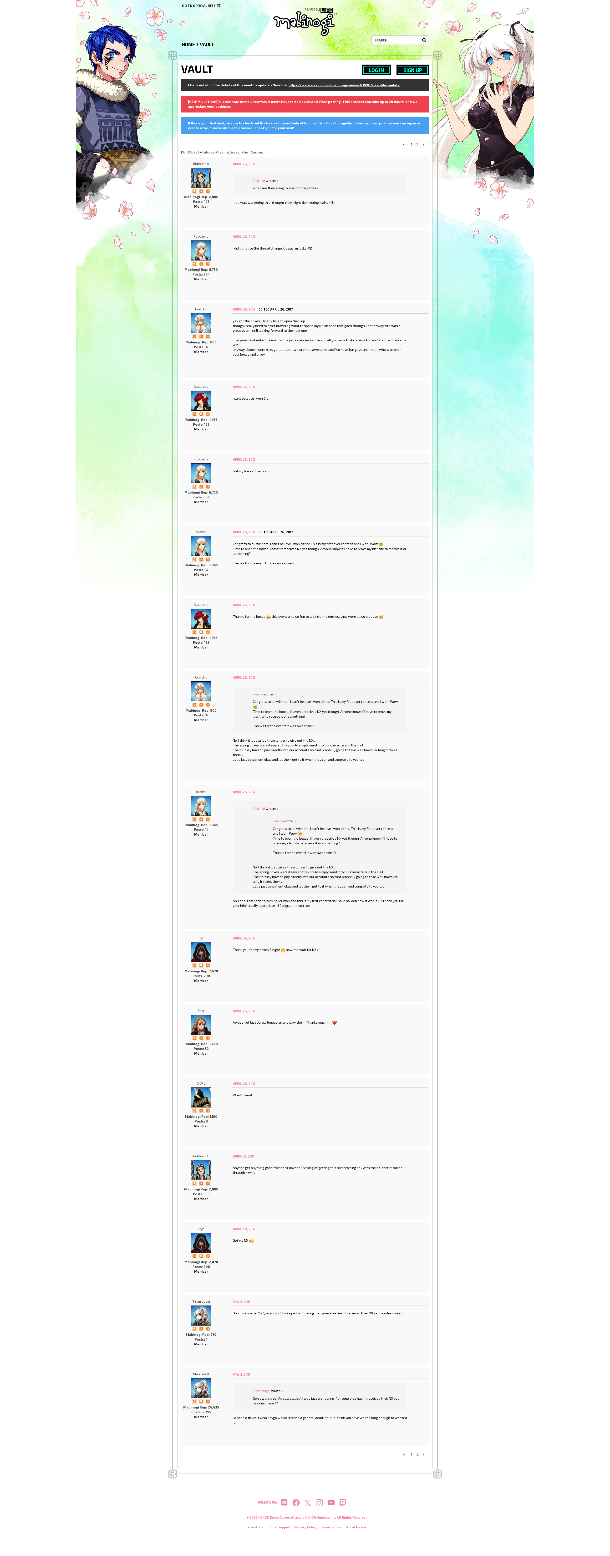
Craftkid (259, 181)
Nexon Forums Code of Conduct (292, 123)
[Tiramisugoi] (201, 1316)
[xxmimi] (201, 546)
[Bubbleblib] (201, 178)
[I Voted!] (201, 191)
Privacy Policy (305, 1527)
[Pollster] (207, 191)
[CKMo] (201, 1097)
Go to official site (198, 6)
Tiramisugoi (201, 1301)
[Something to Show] (194, 414)
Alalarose (201, 386)
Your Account (258, 1527)
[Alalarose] (201, 401)
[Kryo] (201, 952)
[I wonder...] (201, 336)
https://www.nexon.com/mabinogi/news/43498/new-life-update (344, 85)
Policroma (201, 236)
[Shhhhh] (194, 191)
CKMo (201, 1083)
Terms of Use (331, 1527)
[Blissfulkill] (201, 1388)
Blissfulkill (201, 1374)
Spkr (201, 1011)
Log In (376, 70)
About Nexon (356, 1527)
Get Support (281, 1527)
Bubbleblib (201, 164)
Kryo (201, 938)
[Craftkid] (201, 323)
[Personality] (207, 336)
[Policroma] (201, 250)
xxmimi (201, 532)
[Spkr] (201, 1025)
